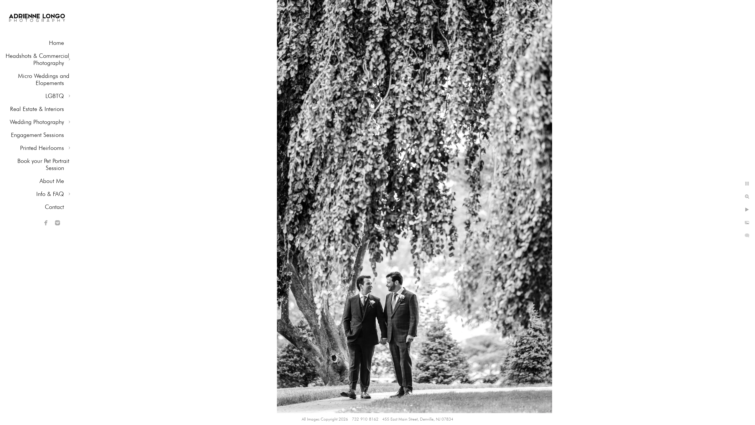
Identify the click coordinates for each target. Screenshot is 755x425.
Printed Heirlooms (42, 147)
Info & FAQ (50, 193)
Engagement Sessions (37, 134)
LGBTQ (54, 95)
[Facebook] (46, 223)
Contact (54, 206)
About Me (52, 180)
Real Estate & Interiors (37, 108)
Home (56, 42)
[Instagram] (57, 223)
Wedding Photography (37, 121)
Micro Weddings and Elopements (43, 79)
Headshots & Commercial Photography (37, 59)
